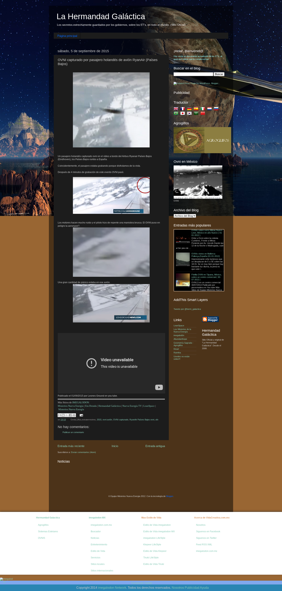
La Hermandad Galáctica (101, 16)
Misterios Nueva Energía (71, 409)
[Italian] (203, 109)
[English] (177, 109)
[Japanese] (183, 114)
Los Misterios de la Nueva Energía (182, 330)
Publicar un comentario (73, 432)
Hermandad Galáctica (109, 405)
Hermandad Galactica (48, 517)
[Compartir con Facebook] (70, 415)
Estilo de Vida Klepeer (155, 551)
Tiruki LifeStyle (151, 557)
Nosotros (200, 525)
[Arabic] (197, 114)
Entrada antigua (155, 446)
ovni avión (107, 419)
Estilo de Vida (98, 551)
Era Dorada (91, 405)
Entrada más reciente (71, 446)
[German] (190, 109)
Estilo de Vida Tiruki (153, 564)
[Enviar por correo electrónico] (59, 415)
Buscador (96, 531)
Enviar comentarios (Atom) (83, 452)
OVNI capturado (120, 419)
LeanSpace (149, 405)
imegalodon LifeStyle (154, 538)
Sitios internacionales (102, 570)
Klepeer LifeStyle (152, 544)
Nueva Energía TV (132, 405)
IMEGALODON (80, 402)
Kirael (176, 349)
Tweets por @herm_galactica (187, 309)
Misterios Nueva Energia (70, 405)
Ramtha (177, 352)
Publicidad (192, 587)
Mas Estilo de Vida (151, 517)
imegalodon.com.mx (101, 525)
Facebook (137, 582)
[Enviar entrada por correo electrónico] (81, 415)
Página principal (67, 35)
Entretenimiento (99, 544)
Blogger (169, 496)
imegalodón (179, 335)
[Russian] (217, 109)
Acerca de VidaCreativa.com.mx (212, 517)
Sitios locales (98, 564)
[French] (183, 109)
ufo (156, 419)
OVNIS (41, 538)
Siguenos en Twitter (206, 538)
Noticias (95, 538)
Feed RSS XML (204, 544)
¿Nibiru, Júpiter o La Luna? (188, 276)
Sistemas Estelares (48, 531)
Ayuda (204, 587)
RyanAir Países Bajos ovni (141, 419)
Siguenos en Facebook (208, 531)
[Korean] (190, 114)
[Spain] (197, 109)
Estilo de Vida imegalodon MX (159, 531)
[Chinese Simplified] (203, 114)
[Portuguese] (177, 114)
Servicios (95, 557)
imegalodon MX (97, 517)
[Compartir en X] (67, 415)
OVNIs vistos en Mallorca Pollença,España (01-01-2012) (205, 233)
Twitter (148, 582)
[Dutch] (210, 109)
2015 (99, 419)
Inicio (115, 446)
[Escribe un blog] (63, 415)
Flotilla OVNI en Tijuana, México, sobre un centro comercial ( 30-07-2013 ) (206, 255)
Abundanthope (180, 339)
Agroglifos (43, 525)
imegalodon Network (112, 587)
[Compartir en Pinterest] (74, 415)
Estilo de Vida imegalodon (157, 525)
